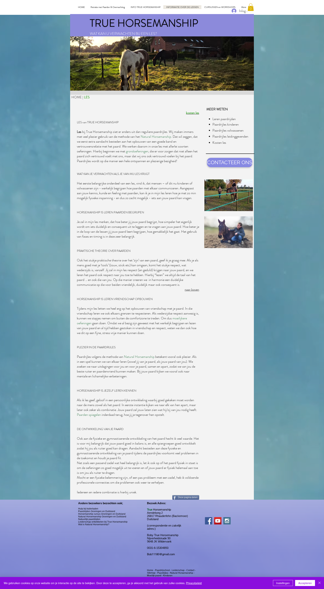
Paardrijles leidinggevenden (230, 136)
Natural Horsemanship (181, 573)
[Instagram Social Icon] (227, 520)
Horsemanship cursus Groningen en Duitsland (101, 514)
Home (150, 570)
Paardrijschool (162, 570)
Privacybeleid (194, 583)
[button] (251, 7)
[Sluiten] (319, 583)
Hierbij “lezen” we (157, 274)
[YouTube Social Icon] (217, 520)
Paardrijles (163, 573)
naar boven (192, 289)
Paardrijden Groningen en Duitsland (96, 511)
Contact (190, 570)
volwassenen (85, 188)
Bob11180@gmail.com (161, 554)
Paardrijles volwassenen (228, 130)
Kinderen (167, 575)
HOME (76, 97)
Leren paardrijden (224, 119)
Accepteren (305, 583)
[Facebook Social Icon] (208, 520)
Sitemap (151, 573)
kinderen (183, 183)
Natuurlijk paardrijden (89, 519)
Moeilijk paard (154, 575)
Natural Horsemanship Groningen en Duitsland (102, 516)
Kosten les (219, 142)
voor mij (85, 443)
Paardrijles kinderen (225, 124)
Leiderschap (178, 570)
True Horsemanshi (98, 131)
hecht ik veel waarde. (179, 438)
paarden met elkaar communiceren (155, 188)
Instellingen (283, 583)
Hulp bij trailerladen (88, 508)
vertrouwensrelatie (89, 146)
